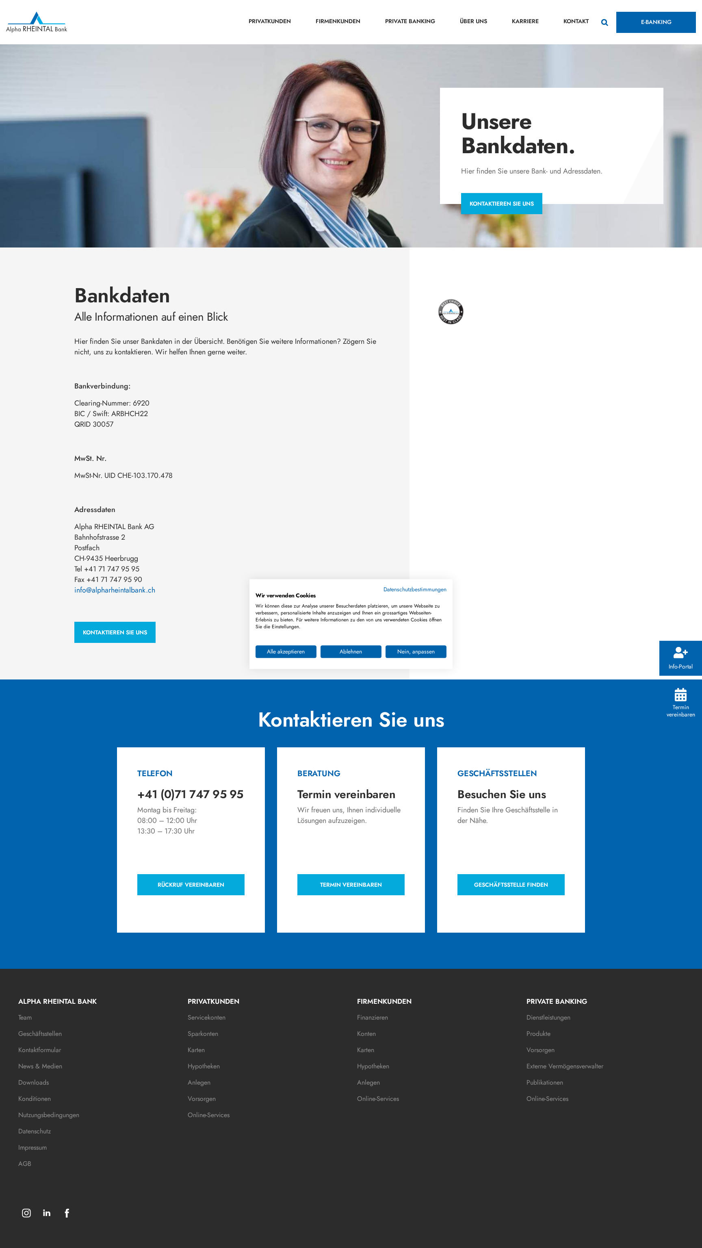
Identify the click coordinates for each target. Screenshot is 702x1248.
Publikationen (544, 1082)
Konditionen (34, 1098)
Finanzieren (372, 1017)
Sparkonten (203, 1033)
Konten (366, 1033)
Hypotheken (204, 1066)
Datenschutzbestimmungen (415, 589)
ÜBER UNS (473, 21)
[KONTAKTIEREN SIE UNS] (115, 621)
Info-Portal (681, 666)
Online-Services (209, 1115)
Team (25, 1017)
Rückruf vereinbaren (191, 885)
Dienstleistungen (548, 1017)
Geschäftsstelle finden (511, 885)
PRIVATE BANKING (410, 21)
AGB (24, 1163)
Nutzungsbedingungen (48, 1115)
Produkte (538, 1033)
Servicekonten (206, 1017)
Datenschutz (34, 1131)
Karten (196, 1050)
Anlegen (199, 1082)
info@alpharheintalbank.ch (114, 590)
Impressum (32, 1147)
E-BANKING (656, 22)
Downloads (33, 1082)
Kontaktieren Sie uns (502, 204)
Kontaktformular (39, 1050)
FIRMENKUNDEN (338, 21)
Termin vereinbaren (681, 710)
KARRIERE (525, 21)
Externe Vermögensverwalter (564, 1066)
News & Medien (40, 1066)
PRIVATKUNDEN (270, 21)
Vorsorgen (202, 1098)
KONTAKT (576, 21)
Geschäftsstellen (40, 1033)
